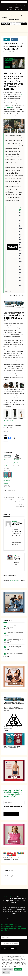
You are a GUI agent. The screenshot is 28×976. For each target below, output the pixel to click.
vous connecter (14, 580)
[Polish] (10, 855)
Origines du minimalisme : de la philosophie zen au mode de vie (15, 640)
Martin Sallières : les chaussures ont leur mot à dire (15, 654)
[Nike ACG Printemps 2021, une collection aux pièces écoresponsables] (8, 456)
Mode (6, 39)
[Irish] (21, 853)
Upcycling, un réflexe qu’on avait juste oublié (15, 626)
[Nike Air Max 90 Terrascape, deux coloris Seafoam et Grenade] (8, 474)
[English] (15, 853)
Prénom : (6, 800)
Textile (14, 39)
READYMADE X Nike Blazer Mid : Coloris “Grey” (9, 500)
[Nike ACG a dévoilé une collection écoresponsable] (17, 456)
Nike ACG (12, 490)
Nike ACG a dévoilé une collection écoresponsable (17, 462)
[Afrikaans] (4, 853)
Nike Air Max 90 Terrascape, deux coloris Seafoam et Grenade (8, 480)
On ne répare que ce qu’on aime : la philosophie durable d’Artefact (15, 633)
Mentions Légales (9, 876)
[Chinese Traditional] (10, 853)
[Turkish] (15, 855)
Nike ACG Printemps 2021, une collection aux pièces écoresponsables (8, 463)
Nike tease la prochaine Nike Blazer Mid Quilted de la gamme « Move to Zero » (19, 502)
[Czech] (12, 853)
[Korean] (6, 855)
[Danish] (14, 853)
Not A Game (14, 19)
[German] (17, 853)
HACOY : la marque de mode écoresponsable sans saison (14, 647)
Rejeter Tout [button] (6, 972)
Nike (21, 94)
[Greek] (19, 853)
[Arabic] (6, 853)
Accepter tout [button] (18, 969)
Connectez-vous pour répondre (17, 524)
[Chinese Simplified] (8, 853)
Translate (15, 859)
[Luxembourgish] (8, 855)
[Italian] (23, 853)
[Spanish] (14, 855)
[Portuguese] (12, 855)
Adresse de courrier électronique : (13, 806)
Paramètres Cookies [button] (7, 969)
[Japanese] (4, 855)
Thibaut (5, 51)
